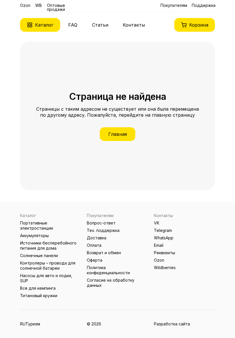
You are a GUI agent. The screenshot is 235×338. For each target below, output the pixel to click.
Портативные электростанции (36, 225)
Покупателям (173, 5)
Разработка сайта (172, 323)
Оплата (94, 245)
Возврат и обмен (104, 252)
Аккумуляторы (34, 235)
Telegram (163, 230)
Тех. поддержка (103, 230)
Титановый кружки (38, 295)
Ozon (25, 5)
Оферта (94, 260)
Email (158, 245)
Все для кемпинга (38, 288)
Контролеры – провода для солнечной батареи (47, 266)
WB (38, 5)
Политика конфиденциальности (108, 270)
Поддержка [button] (204, 5)
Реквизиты (164, 252)
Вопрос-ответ (101, 222)
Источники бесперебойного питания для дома (48, 245)
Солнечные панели (39, 255)
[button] (40, 25)
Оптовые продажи (56, 7)
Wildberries (165, 267)
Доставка (96, 237)
